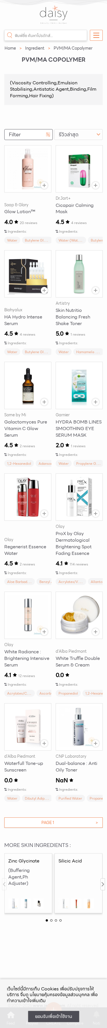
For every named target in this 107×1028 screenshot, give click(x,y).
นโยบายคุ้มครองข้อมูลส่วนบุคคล (60, 994)
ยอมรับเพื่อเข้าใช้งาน (53, 1016)
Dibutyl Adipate (37, 798)
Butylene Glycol (37, 240)
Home (10, 48)
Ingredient (35, 48)
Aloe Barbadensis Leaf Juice (30, 581)
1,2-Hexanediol (19, 463)
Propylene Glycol (90, 463)
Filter (15, 134)
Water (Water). (71, 240)
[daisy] (54, 18)
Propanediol (68, 693)
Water (12, 240)
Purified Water (70, 798)
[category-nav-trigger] (96, 35)
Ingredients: (17, 231)
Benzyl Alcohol (51, 581)
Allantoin (98, 581)
